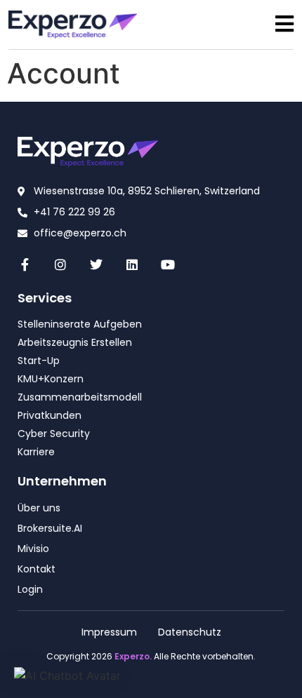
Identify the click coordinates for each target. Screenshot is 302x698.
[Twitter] (96, 264)
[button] (67, 675)
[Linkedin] (132, 264)
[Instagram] (61, 264)
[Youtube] (167, 264)
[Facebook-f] (25, 264)
